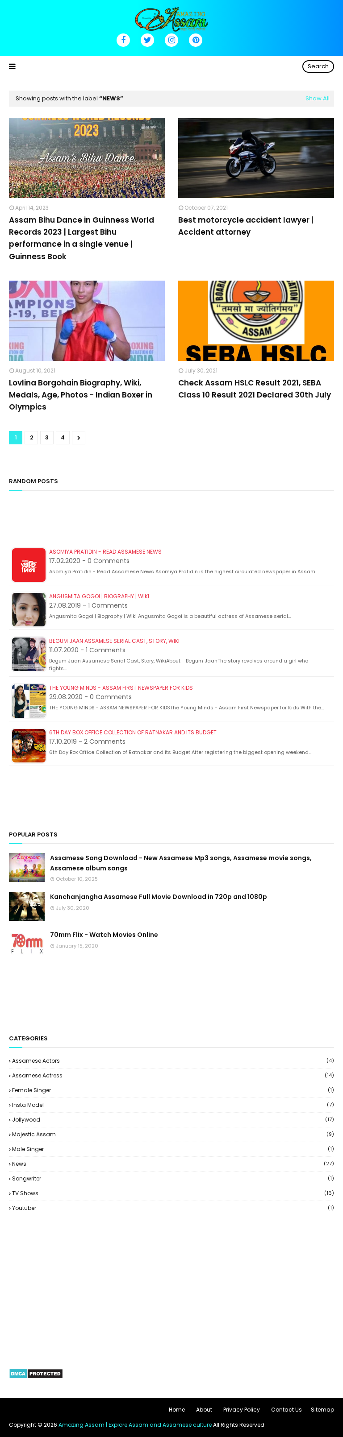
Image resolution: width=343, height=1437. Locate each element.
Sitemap (322, 1409)
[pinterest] (195, 40)
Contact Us (286, 1409)
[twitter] (147, 40)
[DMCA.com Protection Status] (36, 1376)
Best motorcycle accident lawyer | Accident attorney (246, 226)
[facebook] (123, 40)
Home (177, 1409)
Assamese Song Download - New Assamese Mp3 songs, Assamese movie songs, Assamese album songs (181, 862)
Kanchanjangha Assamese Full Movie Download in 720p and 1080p (158, 896)
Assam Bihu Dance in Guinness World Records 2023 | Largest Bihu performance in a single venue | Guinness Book (81, 238)
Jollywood (173, 1119)
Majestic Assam (173, 1134)
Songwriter (173, 1178)
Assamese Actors (173, 1060)
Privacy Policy (241, 1409)
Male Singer (173, 1149)
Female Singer (173, 1090)
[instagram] (171, 40)
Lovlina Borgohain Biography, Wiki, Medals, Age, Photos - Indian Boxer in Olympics (80, 394)
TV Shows (173, 1193)
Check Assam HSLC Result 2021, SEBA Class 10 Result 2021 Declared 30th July (254, 388)
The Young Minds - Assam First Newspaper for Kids (121, 688)
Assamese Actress (173, 1075)
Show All (317, 98)
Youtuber (173, 1208)
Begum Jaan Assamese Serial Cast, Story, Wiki (114, 641)
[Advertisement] (171, 522)
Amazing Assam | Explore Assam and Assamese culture (135, 1425)
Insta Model (173, 1105)
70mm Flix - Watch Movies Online (104, 934)
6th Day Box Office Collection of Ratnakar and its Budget (133, 732)
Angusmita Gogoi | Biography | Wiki (99, 596)
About (204, 1409)
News (173, 1164)
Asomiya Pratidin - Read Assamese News (105, 551)
